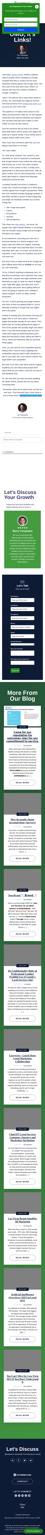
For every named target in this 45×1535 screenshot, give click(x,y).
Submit (20, 29)
